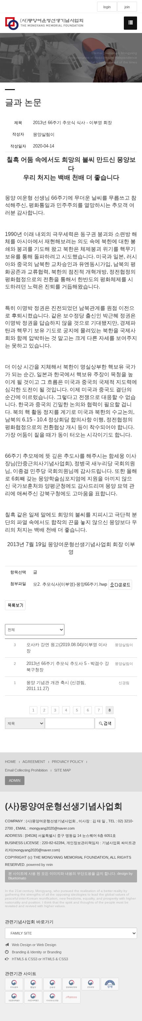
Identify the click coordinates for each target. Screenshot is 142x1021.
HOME (10, 762)
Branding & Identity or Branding (36, 952)
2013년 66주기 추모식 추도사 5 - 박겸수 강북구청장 (67, 666)
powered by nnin (39, 865)
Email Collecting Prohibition (26, 770)
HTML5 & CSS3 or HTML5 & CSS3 (40, 959)
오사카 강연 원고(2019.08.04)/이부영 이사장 (66, 647)
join (127, 7)
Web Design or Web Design (34, 945)
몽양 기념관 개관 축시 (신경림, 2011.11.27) (56, 685)
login (107, 7)
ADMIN (14, 780)
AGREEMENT (33, 762)
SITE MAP (62, 770)
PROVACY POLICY (67, 762)
